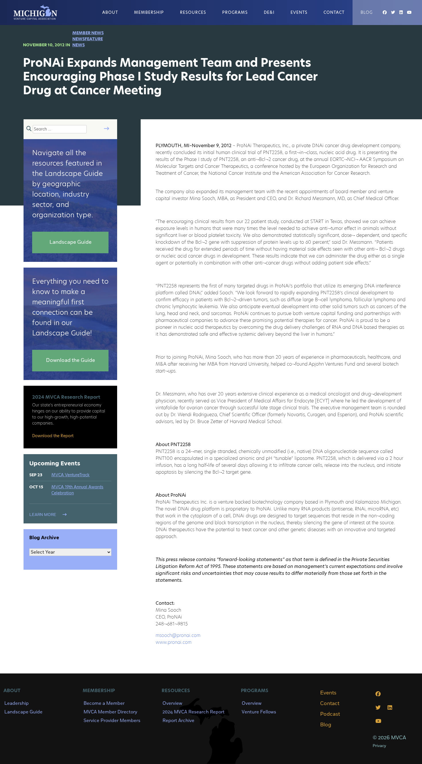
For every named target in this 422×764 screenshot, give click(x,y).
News (78, 45)
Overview (172, 703)
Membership (149, 12)
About (110, 12)
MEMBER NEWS (88, 33)
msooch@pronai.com (178, 635)
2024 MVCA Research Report (193, 712)
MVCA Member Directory (110, 712)
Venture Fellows (259, 712)
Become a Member (104, 703)
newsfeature (87, 39)
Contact (334, 12)
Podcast (330, 714)
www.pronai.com (173, 642)
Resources (193, 12)
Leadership (16, 703)
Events (299, 12)
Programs (235, 12)
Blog (367, 12)
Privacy (379, 745)
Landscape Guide (23, 712)
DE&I (269, 12)
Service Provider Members (112, 720)
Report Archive (178, 720)
